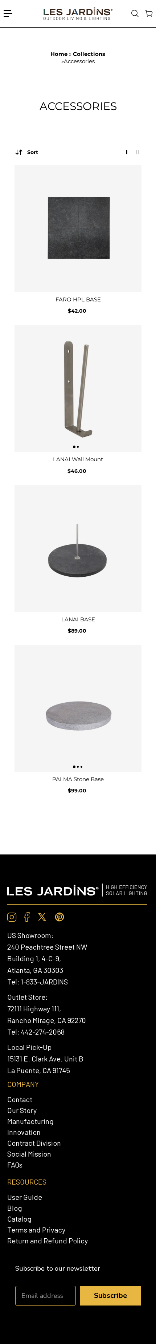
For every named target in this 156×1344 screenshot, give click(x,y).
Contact (19, 1099)
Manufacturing (30, 1121)
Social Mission (29, 1153)
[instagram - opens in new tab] (12, 917)
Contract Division (34, 1142)
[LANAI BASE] (78, 548)
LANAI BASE (78, 619)
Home (59, 53)
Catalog (19, 1218)
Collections (89, 53)
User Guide (24, 1197)
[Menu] (8, 13)
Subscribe (110, 1295)
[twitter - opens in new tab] (42, 917)
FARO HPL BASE (78, 299)
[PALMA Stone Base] (78, 708)
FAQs (14, 1164)
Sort (32, 152)
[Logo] (78, 13)
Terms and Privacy (36, 1229)
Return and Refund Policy (47, 1240)
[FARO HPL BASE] (78, 228)
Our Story (22, 1110)
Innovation (24, 1132)
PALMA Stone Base (78, 779)
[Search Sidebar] (134, 13)
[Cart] (148, 13)
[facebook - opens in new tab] (27, 917)
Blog (14, 1207)
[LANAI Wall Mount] (78, 388)
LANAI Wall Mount (78, 459)
